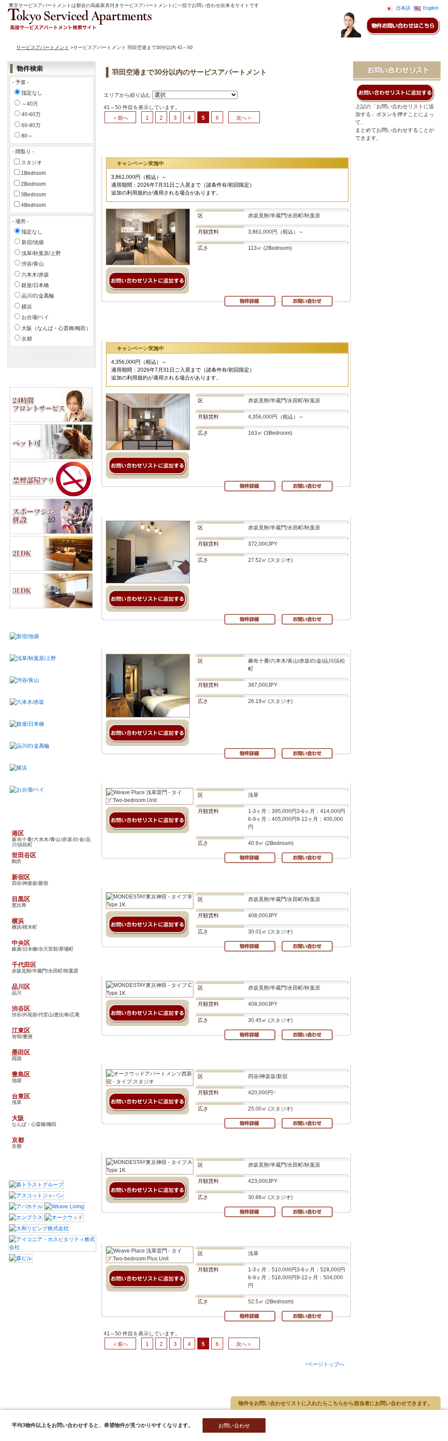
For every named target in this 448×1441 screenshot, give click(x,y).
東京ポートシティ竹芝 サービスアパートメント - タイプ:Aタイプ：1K (195, 640)
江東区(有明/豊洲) (152, 1398)
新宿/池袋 (32, 242)
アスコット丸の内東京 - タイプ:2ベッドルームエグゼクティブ (209, 143)
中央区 (43, 945)
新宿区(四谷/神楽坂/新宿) (63, 1384)
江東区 (22, 1033)
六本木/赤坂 (35, 275)
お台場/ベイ (35, 317)
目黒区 (21, 901)
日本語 (403, 8)
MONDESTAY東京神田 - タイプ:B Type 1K (160, 879)
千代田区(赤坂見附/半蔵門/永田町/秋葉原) (171, 1391)
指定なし (31, 93)
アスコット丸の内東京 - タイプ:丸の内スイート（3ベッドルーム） (214, 328)
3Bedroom (33, 195)
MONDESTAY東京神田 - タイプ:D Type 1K (160, 507)
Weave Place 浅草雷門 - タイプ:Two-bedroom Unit (172, 774)
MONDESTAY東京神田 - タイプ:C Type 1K (160, 967)
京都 (26, 339)
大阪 (34, 1120)
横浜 (26, 307)
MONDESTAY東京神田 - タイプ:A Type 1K (160, 1144)
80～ (27, 136)
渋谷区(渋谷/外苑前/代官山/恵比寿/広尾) (78, 1398)
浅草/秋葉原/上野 (41, 253)
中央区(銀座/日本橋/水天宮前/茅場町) (75, 1391)
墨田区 (21, 1055)
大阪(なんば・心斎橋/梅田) (141, 1405)
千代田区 (45, 967)
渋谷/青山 (32, 264)
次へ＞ (244, 118)
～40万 (29, 104)
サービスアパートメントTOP (52, 37)
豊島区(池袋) (49, 1405)
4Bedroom (33, 205)
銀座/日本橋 (35, 285)
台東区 (21, 1099)
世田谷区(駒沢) (170, 1376)
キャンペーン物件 (115, 37)
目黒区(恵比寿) (117, 1384)
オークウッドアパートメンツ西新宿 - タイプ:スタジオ (175, 1056)
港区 (51, 838)
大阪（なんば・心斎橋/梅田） (56, 328)
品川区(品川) (239, 1391)
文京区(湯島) (210, 1376)
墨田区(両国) (195, 1398)
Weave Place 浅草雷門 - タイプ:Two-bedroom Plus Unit (179, 1233)
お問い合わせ (158, 37)
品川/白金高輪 (37, 296)
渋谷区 (46, 1011)
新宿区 (30, 879)
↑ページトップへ (324, 1364)
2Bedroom (33, 184)
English (430, 8)
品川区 (21, 989)
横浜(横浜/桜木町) (163, 1384)
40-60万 (31, 114)
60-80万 (31, 125)
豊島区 (21, 1077)
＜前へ (120, 118)
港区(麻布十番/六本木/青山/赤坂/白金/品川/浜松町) (89, 1376)
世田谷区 (24, 858)
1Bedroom (33, 173)
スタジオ (31, 163)
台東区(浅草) (88, 1405)
